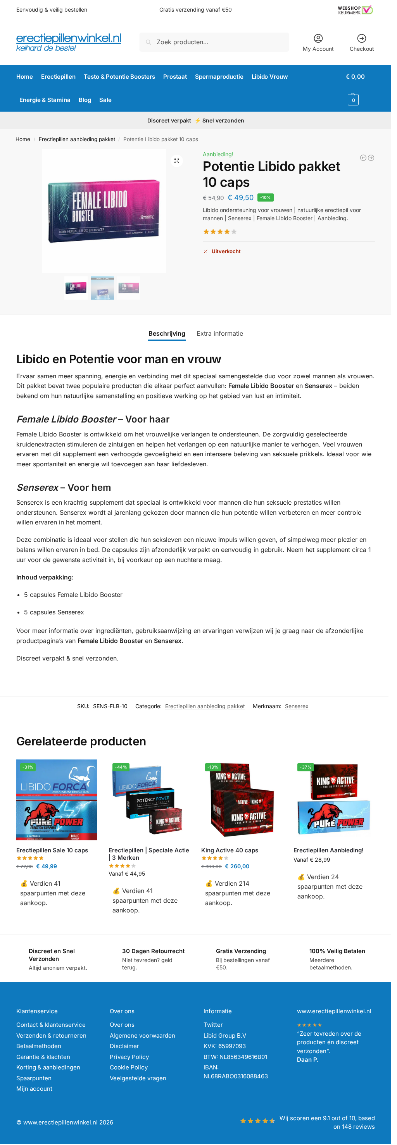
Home (23, 139)
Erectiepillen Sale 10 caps (52, 850)
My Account (318, 48)
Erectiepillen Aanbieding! (328, 850)
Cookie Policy (129, 1067)
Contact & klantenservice (51, 1024)
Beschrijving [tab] (166, 333)
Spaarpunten (34, 1078)
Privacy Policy (129, 1057)
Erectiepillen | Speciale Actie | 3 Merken (149, 854)
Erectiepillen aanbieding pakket (77, 139)
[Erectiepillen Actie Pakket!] (371, 158)
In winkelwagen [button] (57, 919)
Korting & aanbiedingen (48, 1067)
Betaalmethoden (38, 1046)
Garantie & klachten (43, 1057)
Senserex (297, 706)
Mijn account (34, 1088)
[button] (360, 88)
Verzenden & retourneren (51, 1035)
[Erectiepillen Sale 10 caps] (363, 158)
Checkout (362, 48)
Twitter (213, 1024)
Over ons (122, 1024)
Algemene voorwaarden (142, 1035)
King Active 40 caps (229, 850)
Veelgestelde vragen (138, 1078)
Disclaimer (124, 1046)
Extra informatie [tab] (220, 333)
